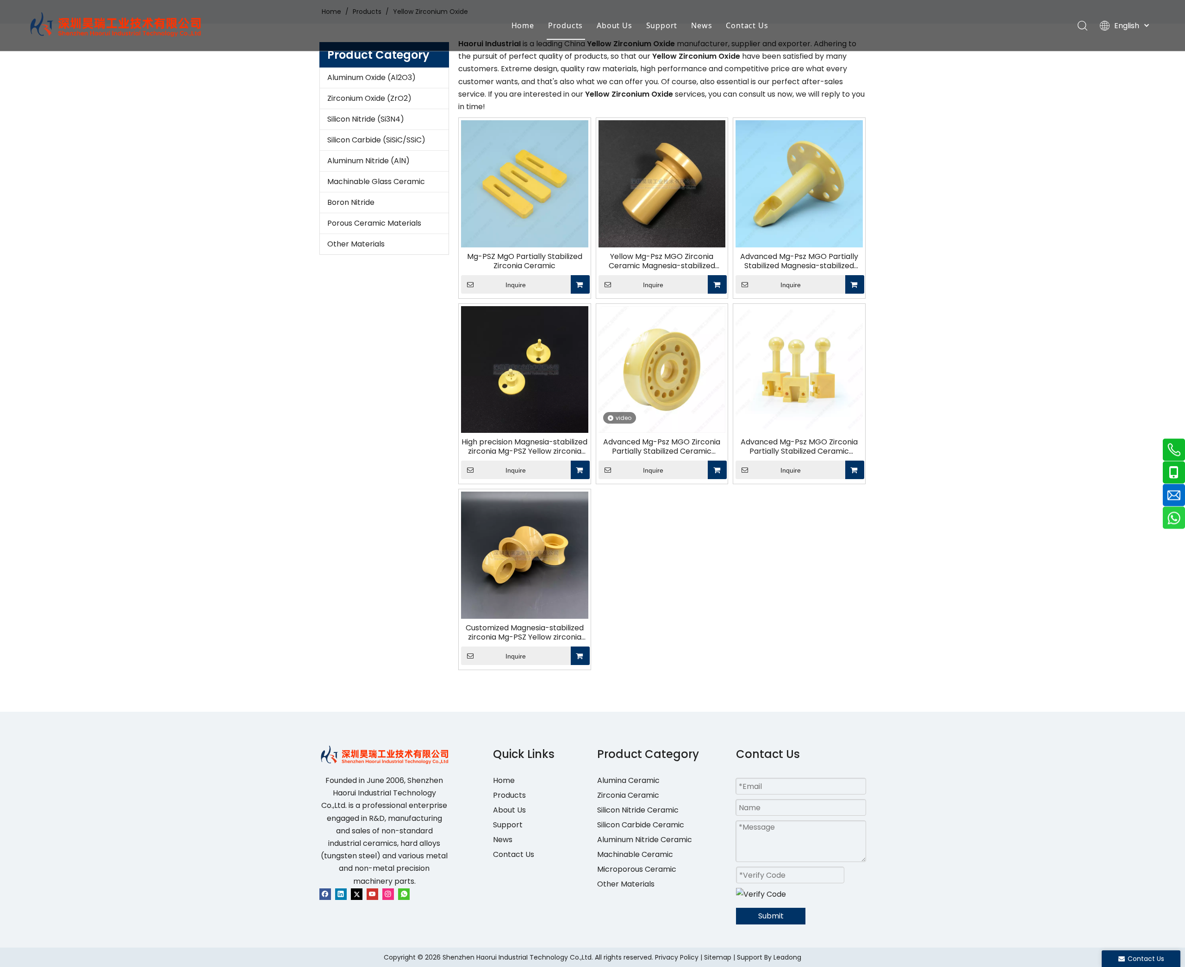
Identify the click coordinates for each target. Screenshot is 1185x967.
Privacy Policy (677, 957)
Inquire (515, 285)
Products (565, 25)
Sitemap (717, 957)
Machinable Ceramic (635, 854)
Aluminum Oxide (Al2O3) (371, 77)
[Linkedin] (341, 893)
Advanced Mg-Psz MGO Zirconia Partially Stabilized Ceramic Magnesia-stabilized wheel (661, 446)
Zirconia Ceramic (628, 795)
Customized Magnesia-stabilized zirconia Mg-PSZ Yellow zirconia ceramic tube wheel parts (525, 632)
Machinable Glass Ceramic (376, 181)
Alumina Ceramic (628, 780)
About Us (614, 25)
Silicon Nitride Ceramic (638, 810)
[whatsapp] (404, 893)
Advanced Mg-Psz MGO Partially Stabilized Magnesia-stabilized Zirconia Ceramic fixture (799, 261)
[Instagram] (388, 893)
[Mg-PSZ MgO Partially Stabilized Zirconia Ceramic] (524, 183)
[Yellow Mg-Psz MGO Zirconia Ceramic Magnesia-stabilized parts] (662, 183)
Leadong (787, 957)
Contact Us (747, 25)
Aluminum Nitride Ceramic (644, 839)
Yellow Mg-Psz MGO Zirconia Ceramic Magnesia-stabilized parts (662, 261)
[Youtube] (372, 893)
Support (662, 25)
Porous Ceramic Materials (374, 223)
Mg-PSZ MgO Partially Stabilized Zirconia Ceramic (524, 261)
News (701, 25)
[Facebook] (325, 893)
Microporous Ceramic (636, 869)
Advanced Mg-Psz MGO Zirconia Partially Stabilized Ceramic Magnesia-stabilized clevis (799, 446)
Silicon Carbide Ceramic (640, 824)
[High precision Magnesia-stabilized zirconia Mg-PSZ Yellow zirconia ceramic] (524, 369)
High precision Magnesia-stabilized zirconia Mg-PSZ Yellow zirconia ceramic (524, 446)
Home (522, 25)
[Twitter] (356, 893)
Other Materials (356, 244)
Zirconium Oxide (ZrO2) (369, 98)
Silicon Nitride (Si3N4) (365, 119)
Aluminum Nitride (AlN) (368, 160)
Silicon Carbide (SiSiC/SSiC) (376, 140)
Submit (771, 916)
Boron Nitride (350, 202)
